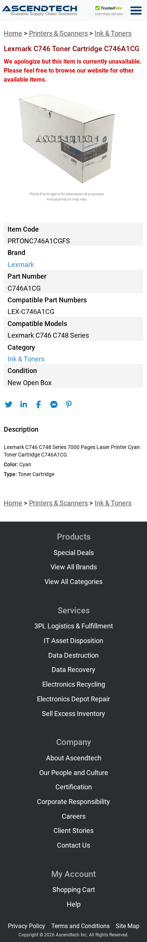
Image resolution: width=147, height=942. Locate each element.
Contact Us (73, 845)
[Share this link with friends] (8, 404)
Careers (74, 816)
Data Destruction (73, 655)
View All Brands (74, 567)
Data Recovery (73, 670)
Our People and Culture (73, 773)
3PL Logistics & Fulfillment (73, 626)
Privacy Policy (26, 926)
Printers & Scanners (58, 33)
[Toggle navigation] (136, 10)
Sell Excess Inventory (73, 713)
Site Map (127, 926)
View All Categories (73, 582)
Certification (73, 787)
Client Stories (73, 830)
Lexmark (21, 264)
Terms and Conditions (80, 926)
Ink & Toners (113, 33)
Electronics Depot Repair (73, 699)
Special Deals (74, 553)
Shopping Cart (73, 889)
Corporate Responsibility (73, 801)
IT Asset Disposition (73, 641)
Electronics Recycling (73, 684)
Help (74, 904)
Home (13, 33)
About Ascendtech (73, 758)
